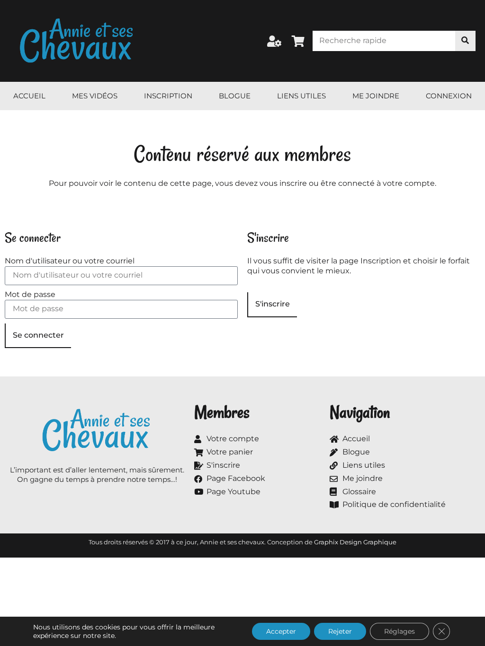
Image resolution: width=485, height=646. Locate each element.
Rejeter (340, 631)
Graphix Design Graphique (355, 542)
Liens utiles (301, 95)
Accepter (281, 631)
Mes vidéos (94, 95)
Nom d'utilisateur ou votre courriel (70, 260)
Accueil (29, 95)
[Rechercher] (465, 41)
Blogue (235, 95)
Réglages (399, 631)
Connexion (449, 95)
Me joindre (375, 95)
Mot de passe (30, 294)
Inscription (168, 95)
